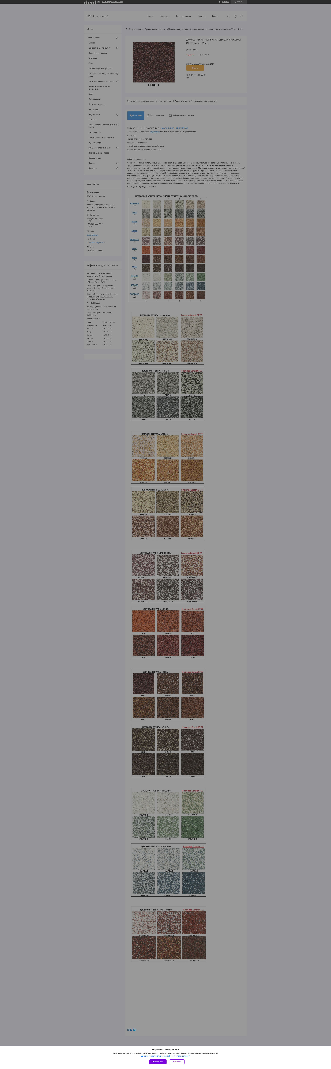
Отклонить (176, 1062)
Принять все (157, 1062)
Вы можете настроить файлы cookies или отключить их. (164, 1056)
